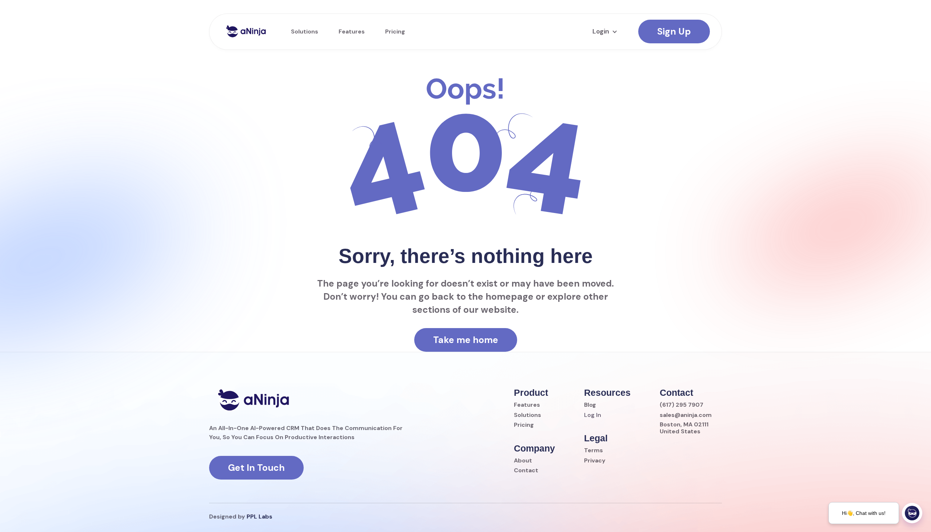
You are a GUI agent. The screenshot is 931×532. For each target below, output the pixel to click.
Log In (592, 415)
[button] (603, 32)
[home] (246, 31)
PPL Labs (259, 516)
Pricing (395, 31)
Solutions (304, 31)
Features (352, 31)
